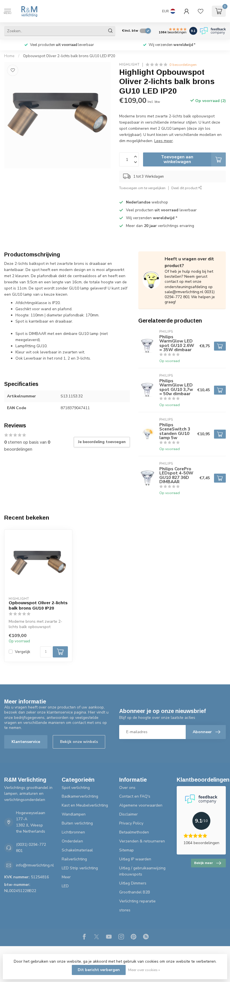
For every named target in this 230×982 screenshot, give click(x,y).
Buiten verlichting (77, 823)
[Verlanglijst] (200, 11)
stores (124, 910)
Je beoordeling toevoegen (102, 441)
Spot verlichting (76, 787)
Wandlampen (74, 814)
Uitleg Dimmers (132, 883)
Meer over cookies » (144, 969)
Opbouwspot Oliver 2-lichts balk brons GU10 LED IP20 (69, 56)
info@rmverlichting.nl (35, 865)
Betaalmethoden (134, 832)
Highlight (129, 64)
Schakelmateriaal (77, 850)
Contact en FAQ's (134, 796)
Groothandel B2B (134, 892)
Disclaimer (128, 814)
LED (65, 886)
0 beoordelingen (183, 64)
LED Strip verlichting (80, 868)
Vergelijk (22, 652)
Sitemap (126, 850)
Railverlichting (74, 859)
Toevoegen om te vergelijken (142, 188)
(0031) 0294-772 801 (31, 847)
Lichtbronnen (73, 832)
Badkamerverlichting (80, 796)
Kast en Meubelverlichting (85, 805)
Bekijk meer (203, 863)
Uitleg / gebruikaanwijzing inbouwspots (142, 871)
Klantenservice (26, 741)
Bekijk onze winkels (79, 741)
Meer (66, 877)
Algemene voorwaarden (140, 805)
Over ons (127, 787)
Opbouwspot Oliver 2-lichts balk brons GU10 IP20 (38, 605)
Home (9, 56)
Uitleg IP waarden (135, 859)
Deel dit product (184, 188)
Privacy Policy (131, 823)
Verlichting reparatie (137, 901)
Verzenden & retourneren (142, 841)
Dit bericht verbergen (99, 969)
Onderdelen (72, 841)
